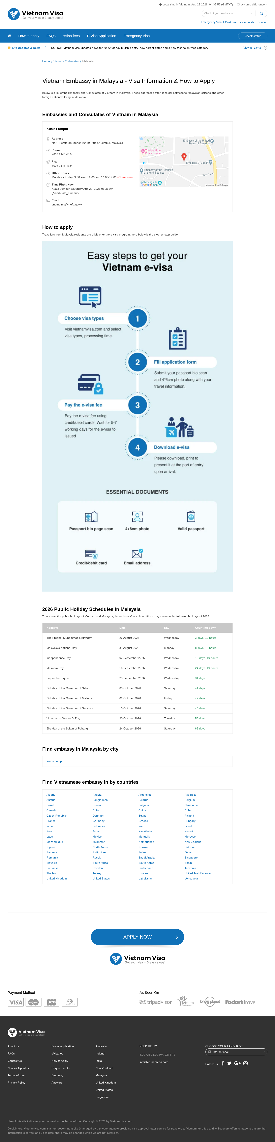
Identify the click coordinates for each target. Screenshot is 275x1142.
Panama (52, 852)
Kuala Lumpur (55, 761)
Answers (57, 1082)
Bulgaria (144, 805)
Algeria (51, 794)
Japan (96, 831)
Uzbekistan (146, 878)
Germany (98, 820)
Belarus (143, 799)
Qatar (188, 852)
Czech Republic (56, 815)
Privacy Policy (16, 1082)
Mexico (97, 836)
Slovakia (52, 862)
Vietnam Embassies (66, 61)
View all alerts (252, 47)
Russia (97, 857)
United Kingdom (57, 878)
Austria (51, 799)
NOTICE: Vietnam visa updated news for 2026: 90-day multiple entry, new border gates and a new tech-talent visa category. (130, 47)
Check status (253, 36)
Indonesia (99, 826)
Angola (97, 794)
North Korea (100, 847)
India (50, 826)
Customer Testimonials (239, 22)
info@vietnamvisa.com (154, 1062)
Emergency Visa (211, 22)
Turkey (97, 873)
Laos (50, 836)
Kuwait (189, 831)
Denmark (98, 815)
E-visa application (63, 1046)
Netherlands (146, 841)
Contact (262, 22)
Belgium (190, 799)
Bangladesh (100, 799)
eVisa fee (57, 1053)
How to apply (28, 36)
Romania (52, 857)
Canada (52, 810)
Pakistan (190, 847)
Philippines (99, 852)
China (142, 810)
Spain (188, 862)
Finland (189, 815)
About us (13, 1046)
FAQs (51, 36)
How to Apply (60, 1060)
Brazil (50, 805)
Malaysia (101, 1075)
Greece (143, 820)
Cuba (188, 810)
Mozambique (55, 841)
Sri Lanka (53, 868)
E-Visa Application (101, 36)
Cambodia (191, 805)
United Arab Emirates (198, 873)
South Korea (146, 862)
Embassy (57, 1075)
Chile (96, 810)
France (51, 820)
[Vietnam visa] (9, 36)
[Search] (261, 13)
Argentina (145, 794)
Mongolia (144, 836)
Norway (143, 847)
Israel (188, 826)
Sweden (98, 868)
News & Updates (18, 1068)
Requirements (60, 1068)
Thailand (52, 873)
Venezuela (191, 878)
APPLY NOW (137, 937)
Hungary (190, 820)
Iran (141, 826)
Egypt (142, 815)
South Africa (100, 862)
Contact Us (15, 1060)
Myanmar (99, 841)
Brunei (97, 805)
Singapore (191, 857)
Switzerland (146, 868)
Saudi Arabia (147, 857)
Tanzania (190, 868)
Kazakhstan (146, 831)
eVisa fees (71, 36)
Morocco (190, 836)
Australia (190, 794)
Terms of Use (16, 1075)
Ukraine (143, 873)
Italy (49, 831)
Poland (143, 852)
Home (46, 61)
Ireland (100, 1053)
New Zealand (193, 841)
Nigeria (51, 847)
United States (101, 878)
